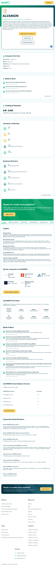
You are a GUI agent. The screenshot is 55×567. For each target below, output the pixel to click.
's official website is (20, 434)
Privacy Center (31, 522)
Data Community (32, 516)
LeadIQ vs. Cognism (33, 537)
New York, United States (18, 19)
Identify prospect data (6, 503)
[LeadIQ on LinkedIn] (51, 564)
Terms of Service (5, 534)
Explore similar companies (11, 292)
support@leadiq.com (22, 555)
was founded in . (10, 475)
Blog (29, 506)
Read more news (48, 96)
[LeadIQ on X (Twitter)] (50, 564)
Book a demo (45, 489)
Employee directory (27, 42)
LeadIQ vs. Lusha (32, 534)
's (19, 440)
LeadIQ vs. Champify (33, 545)
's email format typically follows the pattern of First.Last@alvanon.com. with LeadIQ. (26, 468)
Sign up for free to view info (27, 33)
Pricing (29, 503)
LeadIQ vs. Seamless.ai (33, 540)
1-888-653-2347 (20, 553)
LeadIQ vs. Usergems (33, 542)
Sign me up (9, 214)
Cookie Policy (4, 532)
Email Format (27, 38)
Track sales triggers (6, 506)
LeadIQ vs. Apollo (32, 532)
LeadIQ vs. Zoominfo (33, 529)
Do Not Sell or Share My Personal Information (12, 537)
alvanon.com (19, 434)
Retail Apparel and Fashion (8, 19)
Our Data (30, 519)
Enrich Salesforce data (6, 511)
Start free (49, 2)
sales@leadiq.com (21, 558)
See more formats (9, 410)
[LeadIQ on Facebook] (49, 564)
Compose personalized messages (9, 509)
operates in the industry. (16, 455)
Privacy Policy (4, 529)
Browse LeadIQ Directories (34, 509)
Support (30, 511)
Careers (30, 514)
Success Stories (5, 514)
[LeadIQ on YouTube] (53, 564)
